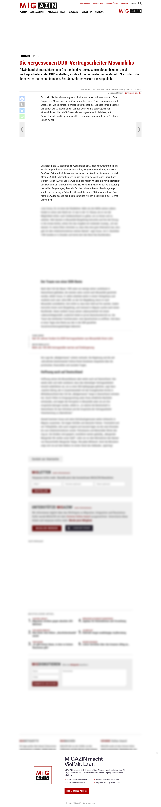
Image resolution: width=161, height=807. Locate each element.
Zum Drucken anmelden (133, 93)
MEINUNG (99, 11)
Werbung (124, 3)
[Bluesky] (22, 110)
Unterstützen (112, 3)
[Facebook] (22, 98)
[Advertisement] (80, 33)
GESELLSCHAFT (37, 11)
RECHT (63, 11)
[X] (22, 104)
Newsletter (85, 3)
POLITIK (23, 11)
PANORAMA (52, 11)
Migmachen (98, 3)
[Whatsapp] (22, 116)
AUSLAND (73, 11)
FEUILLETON (86, 11)
